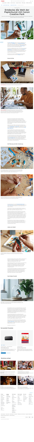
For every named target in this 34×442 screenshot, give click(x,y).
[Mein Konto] (30, 1)
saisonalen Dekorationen (21, 43)
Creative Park (17, 126)
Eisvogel (19, 54)
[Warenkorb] (32, 1)
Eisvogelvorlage (12, 126)
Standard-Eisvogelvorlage (20, 204)
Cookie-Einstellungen (12, 415)
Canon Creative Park (11, 42)
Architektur (13, 43)
